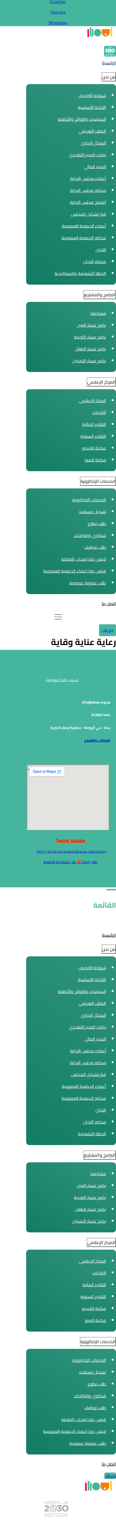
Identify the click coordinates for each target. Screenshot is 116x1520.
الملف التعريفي (92, 131)
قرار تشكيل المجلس (88, 214)
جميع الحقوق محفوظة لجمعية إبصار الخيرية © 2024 (71, 851)
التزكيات (99, 412)
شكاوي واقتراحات (90, 535)
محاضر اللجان (94, 261)
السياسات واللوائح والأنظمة (82, 119)
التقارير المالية (94, 424)
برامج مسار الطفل (90, 349)
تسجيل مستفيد (92, 512)
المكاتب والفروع (97, 740)
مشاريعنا (98, 313)
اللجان (100, 250)
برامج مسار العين (91, 325)
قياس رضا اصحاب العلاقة (83, 559)
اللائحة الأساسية (92, 107)
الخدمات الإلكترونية (89, 500)
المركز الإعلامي (92, 401)
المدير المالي (95, 167)
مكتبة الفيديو (94, 448)
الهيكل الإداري (93, 143)
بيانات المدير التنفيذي (87, 155)
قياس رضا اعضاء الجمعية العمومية (74, 571)
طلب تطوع (97, 523)
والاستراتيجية (65, 273)
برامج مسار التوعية (90, 337)
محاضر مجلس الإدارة (88, 190)
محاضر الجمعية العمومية (84, 238)
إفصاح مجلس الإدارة (88, 202)
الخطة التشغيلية (92, 273)
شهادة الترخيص (92, 95)
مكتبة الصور (95, 460)
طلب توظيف (95, 547)
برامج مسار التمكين (89, 361)
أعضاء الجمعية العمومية (84, 226)
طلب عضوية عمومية (87, 583)
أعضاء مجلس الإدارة (88, 178)
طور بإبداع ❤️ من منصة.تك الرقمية (70, 861)
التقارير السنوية (93, 436)
